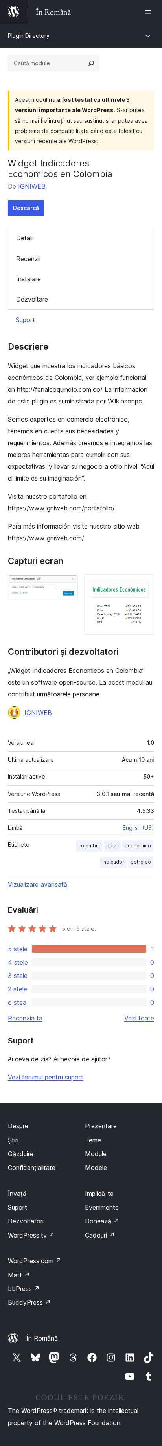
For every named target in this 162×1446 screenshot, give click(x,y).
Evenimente (102, 1207)
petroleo (141, 862)
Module (96, 1154)
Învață (17, 1193)
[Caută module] (91, 63)
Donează (102, 1221)
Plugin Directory (29, 35)
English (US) (138, 827)
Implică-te (99, 1193)
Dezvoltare (32, 299)
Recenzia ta (25, 1018)
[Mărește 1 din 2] (67, 584)
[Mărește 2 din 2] (143, 584)
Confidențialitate (31, 1168)
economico (138, 846)
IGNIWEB (32, 186)
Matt (19, 1275)
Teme (93, 1140)
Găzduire (20, 1154)
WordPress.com (34, 1261)
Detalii (25, 238)
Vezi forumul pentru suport (45, 1077)
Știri (13, 1140)
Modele (96, 1168)
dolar (112, 846)
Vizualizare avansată (37, 884)
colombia (89, 846)
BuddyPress (29, 1302)
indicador (113, 862)
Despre (18, 1126)
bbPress (24, 1289)
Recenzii (28, 259)
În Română (42, 1338)
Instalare (28, 279)
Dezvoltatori (26, 1221)
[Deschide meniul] (149, 12)
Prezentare (101, 1126)
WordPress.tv (31, 1235)
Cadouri (100, 1235)
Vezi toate (139, 1018)
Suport (25, 320)
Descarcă (26, 207)
